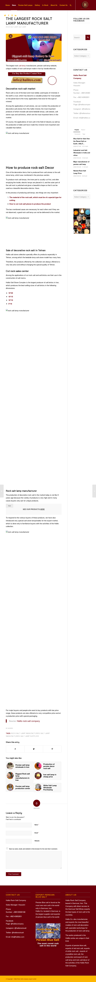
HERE (42, 509)
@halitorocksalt (88, 109)
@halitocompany (84, 104)
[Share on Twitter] (34, 749)
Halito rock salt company (28, 720)
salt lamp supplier (29, 736)
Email (37, 833)
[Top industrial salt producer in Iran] (2, 491)
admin (10, 728)
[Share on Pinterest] (52, 749)
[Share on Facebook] (15, 749)
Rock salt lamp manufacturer (25, 733)
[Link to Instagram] (12, 15)
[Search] (70, 5)
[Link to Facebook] (8, 15)
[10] (34, 48)
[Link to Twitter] (5, 15)
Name (37, 824)
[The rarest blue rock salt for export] (94, 491)
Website (37, 841)
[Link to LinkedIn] (15, 15)
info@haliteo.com (85, 117)
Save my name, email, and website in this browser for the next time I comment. (33, 849)
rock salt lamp (12, 27)
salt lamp (22, 27)
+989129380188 (87, 93)
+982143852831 (83, 97)
